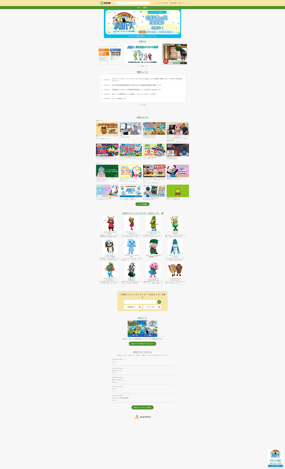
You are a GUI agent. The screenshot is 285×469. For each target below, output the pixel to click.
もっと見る (142, 104)
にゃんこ (114, 361)
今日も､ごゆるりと (117, 379)
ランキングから (150, 307)
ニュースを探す (142, 204)
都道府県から (132, 307)
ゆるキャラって (116, 370)
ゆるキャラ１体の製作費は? (120, 398)
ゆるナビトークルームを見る (142, 407)
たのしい (114, 389)
